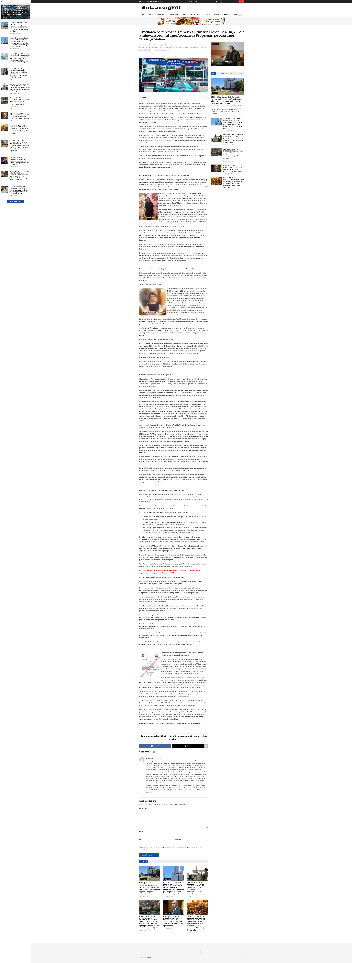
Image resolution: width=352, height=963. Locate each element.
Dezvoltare (160, 14)
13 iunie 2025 (204, 54)
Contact (162, 1)
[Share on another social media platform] (206, 746)
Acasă (143, 14)
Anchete (150, 54)
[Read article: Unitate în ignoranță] (227, 54)
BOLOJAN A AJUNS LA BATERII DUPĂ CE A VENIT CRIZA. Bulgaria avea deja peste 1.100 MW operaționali (19, 115)
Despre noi (142, 1)
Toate (222, 73)
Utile (225, 14)
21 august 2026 (169, 896)
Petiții (235, 14)
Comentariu (143, 808)
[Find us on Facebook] (240, 1)
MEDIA (206, 14)
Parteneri (149, 1)
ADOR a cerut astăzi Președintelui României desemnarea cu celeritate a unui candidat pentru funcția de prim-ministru (19, 161)
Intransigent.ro (148, 957)
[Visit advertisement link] (191, 21)
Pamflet (216, 14)
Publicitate (156, 1)
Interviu (233, 73)
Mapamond (194, 14)
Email (141, 839)
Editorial (215, 44)
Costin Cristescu (217, 106)
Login (218, 1)
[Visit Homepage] (161, 7)
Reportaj (239, 73)
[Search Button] (235, 1)
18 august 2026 (145, 930)
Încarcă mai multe (16, 201)
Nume (141, 831)
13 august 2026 (192, 932)
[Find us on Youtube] (242, 1)
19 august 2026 (192, 896)
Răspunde (149, 792)
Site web (178, 839)
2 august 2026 (217, 63)
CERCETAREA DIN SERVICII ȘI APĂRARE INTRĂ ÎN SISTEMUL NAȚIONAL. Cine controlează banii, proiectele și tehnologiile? (20, 87)
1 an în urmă (159, 758)
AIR (150, 14)
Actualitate (174, 14)
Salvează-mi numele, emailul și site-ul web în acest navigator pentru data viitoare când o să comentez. (171, 848)
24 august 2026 (145, 896)
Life (183, 14)
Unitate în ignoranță (220, 61)
